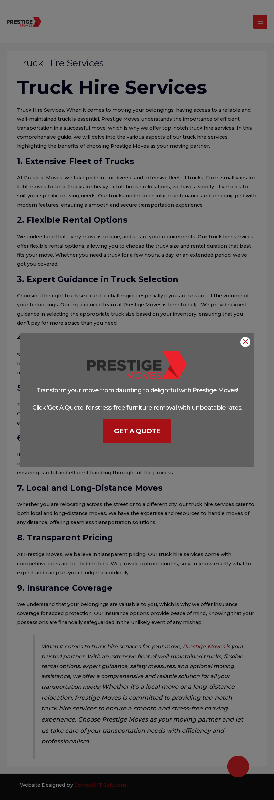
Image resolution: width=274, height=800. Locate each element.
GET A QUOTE (137, 431)
